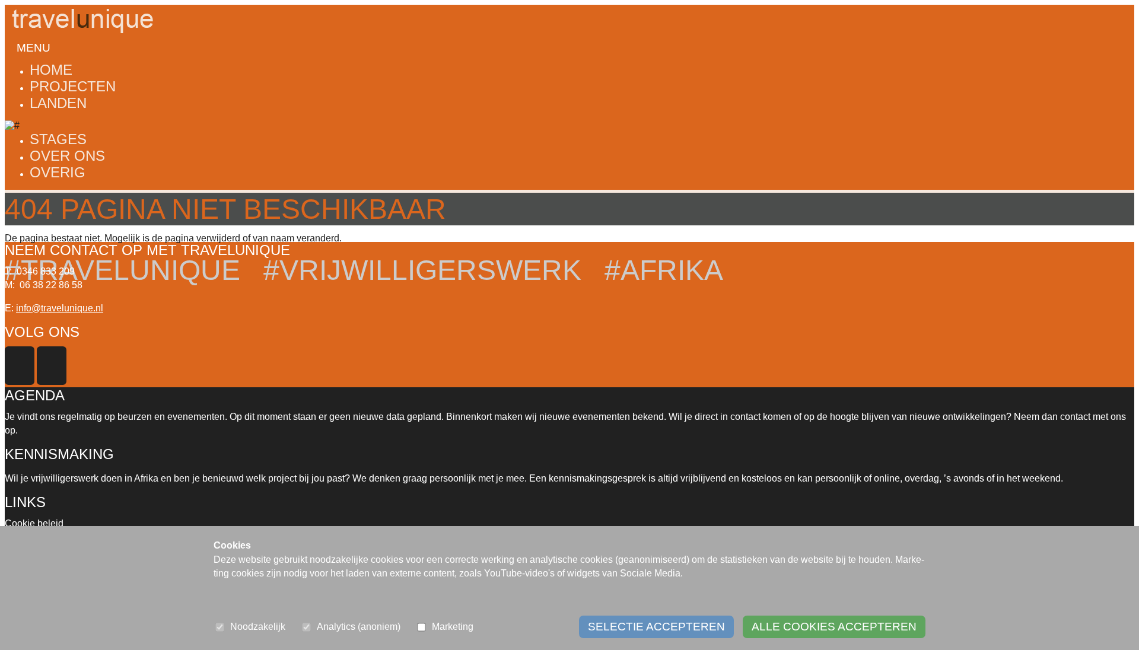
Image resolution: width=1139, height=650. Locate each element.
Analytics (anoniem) (358, 627)
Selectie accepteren (656, 626)
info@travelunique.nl (59, 308)
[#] (12, 125)
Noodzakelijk (257, 627)
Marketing (452, 627)
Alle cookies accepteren (834, 626)
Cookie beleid (34, 523)
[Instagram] (53, 382)
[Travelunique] (82, 10)
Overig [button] (57, 172)
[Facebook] (21, 382)
